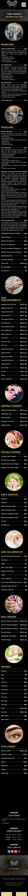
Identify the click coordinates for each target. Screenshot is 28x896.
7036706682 (6, 823)
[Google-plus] (12, 851)
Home (9, 14)
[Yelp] (19, 851)
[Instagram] (15, 851)
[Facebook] (8, 851)
